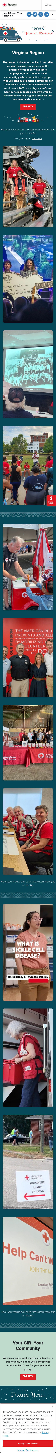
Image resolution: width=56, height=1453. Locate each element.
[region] (28, 1428)
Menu (50, 5)
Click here (37, 138)
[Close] (53, 1406)
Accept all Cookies (28, 1443)
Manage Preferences (28, 1450)
